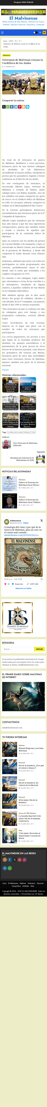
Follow (25, 523)
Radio (44, 32)
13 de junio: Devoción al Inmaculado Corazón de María (29, 835)
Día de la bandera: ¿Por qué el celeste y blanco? (31, 766)
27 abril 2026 (25, 488)
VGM (33, 432)
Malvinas (27, 432)
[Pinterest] (19, 107)
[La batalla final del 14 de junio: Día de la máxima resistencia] (9, 818)
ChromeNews (26, 894)
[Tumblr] (12, 107)
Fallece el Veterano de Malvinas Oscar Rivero (29, 483)
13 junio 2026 (25, 841)
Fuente (5, 369)
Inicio (4, 883)
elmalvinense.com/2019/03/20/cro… (22, 535)
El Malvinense (23, 18)
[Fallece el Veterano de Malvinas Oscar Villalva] (9, 500)
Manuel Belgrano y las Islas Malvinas (31, 749)
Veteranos (6, 55)
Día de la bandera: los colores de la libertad (28, 784)
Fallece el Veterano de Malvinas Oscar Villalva (29, 501)
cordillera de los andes (15, 432)
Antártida (25, 886)
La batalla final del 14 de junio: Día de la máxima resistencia (30, 818)
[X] (4, 107)
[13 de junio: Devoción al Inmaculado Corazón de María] (9, 835)
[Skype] (27, 107)
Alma (20, 830)
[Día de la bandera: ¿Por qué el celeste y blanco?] (9, 766)
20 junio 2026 (25, 754)
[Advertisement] (23, 133)
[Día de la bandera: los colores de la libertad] (9, 783)
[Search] (40, 32)
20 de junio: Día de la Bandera (28, 801)
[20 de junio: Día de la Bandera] (9, 801)
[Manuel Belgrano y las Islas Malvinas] (9, 749)
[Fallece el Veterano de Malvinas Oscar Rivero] (9, 483)
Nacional (22, 763)
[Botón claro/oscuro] (35, 32)
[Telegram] (15, 107)
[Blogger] (23, 107)
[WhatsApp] (8, 107)
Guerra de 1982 (24, 813)
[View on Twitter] (41, 522)
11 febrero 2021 (9, 67)
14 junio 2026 (25, 824)
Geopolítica (16, 886)
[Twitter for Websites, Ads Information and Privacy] (41, 579)
